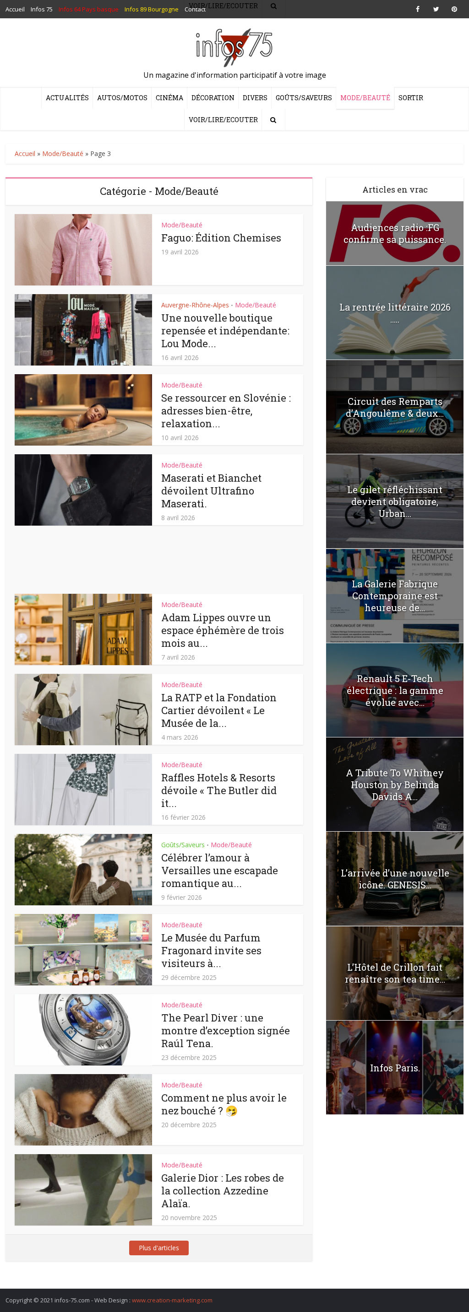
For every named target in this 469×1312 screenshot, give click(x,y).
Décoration (212, 97)
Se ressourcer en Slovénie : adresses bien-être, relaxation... (226, 410)
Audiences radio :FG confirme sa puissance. (395, 233)
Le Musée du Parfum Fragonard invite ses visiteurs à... (211, 950)
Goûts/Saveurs (304, 97)
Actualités (67, 97)
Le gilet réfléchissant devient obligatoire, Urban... (394, 501)
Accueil (25, 153)
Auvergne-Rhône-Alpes (195, 305)
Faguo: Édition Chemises (221, 237)
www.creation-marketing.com (172, 1300)
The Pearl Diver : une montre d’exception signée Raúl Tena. (225, 1030)
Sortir (410, 97)
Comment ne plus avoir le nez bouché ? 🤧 (224, 1104)
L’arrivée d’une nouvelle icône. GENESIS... (395, 879)
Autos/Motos (122, 97)
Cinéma (169, 97)
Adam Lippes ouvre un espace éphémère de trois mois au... (222, 630)
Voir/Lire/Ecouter (223, 119)
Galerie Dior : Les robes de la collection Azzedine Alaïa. (222, 1190)
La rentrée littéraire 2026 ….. (395, 313)
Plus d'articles (159, 1247)
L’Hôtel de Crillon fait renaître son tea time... (395, 973)
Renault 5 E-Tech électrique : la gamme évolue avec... (395, 690)
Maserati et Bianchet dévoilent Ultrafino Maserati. (211, 490)
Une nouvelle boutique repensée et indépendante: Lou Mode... (225, 330)
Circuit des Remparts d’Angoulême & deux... (395, 407)
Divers (255, 97)
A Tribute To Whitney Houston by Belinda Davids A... (395, 784)
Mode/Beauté (365, 97)
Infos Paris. (395, 1068)
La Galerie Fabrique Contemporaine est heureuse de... (395, 595)
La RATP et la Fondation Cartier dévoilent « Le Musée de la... (219, 710)
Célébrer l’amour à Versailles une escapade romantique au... (219, 870)
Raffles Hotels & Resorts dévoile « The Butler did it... (219, 790)
